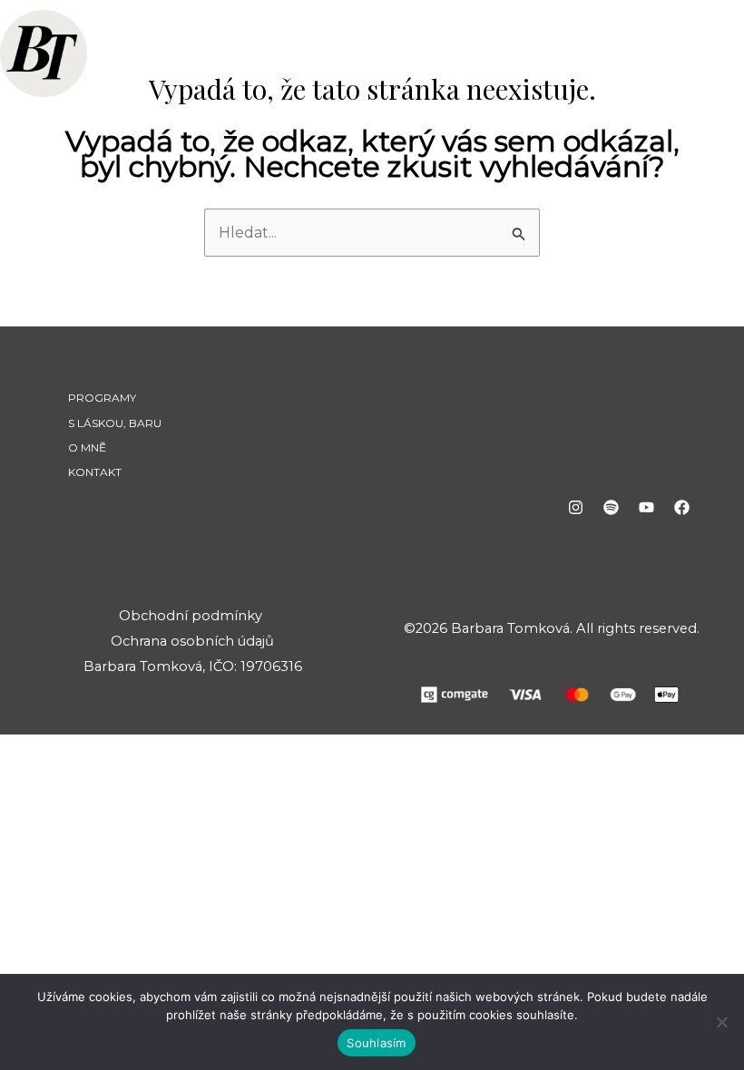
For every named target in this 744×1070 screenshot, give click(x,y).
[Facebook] (682, 507)
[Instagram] (575, 507)
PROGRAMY (102, 397)
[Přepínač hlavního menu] (691, 56)
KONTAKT (95, 472)
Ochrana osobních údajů (192, 641)
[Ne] (721, 1022)
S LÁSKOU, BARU (115, 423)
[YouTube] (646, 507)
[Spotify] (611, 507)
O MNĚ (87, 447)
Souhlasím (376, 1043)
